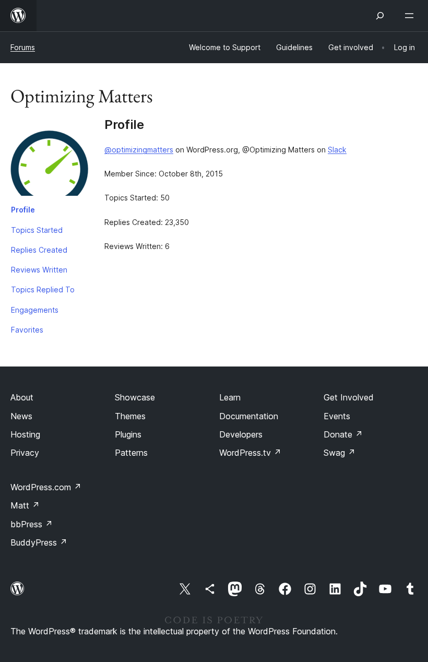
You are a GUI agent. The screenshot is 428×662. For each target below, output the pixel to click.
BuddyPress (38, 542)
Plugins (128, 434)
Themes (130, 416)
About (21, 397)
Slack (337, 149)
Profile (23, 209)
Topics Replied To (43, 289)
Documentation (248, 416)
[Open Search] (380, 15)
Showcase (135, 397)
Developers (241, 434)
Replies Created (39, 249)
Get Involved (349, 397)
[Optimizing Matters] (49, 158)
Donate (343, 434)
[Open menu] (411, 15)
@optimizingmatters (138, 149)
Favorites (27, 329)
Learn (230, 397)
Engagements (34, 309)
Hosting (25, 434)
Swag (339, 452)
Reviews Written (39, 269)
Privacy (24, 452)
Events (337, 416)
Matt (25, 505)
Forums (22, 47)
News (21, 416)
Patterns (131, 452)
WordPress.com (45, 487)
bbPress (31, 524)
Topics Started (37, 230)
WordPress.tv (250, 452)
